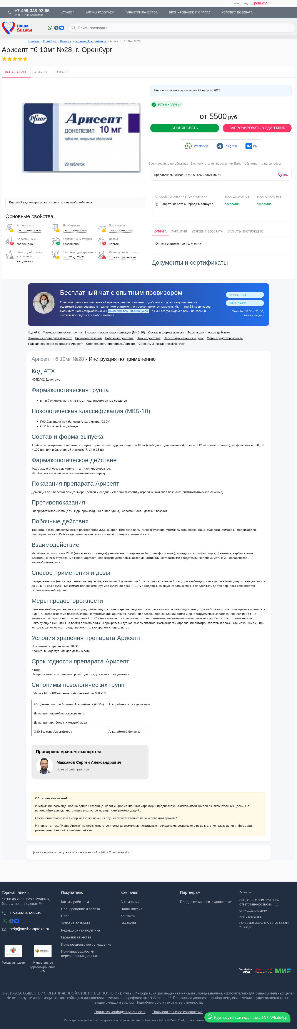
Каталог (65, 41)
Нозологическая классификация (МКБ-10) (115, 332)
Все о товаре (16, 72)
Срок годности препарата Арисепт (110, 343)
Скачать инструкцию (245, 231)
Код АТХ (34, 332)
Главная (34, 41)
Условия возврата (207, 231)
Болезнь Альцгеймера (90, 41)
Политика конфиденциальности (119, 1012)
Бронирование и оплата (80, 909)
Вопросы (61, 72)
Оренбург (259, 3)
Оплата (160, 231)
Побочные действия (119, 338)
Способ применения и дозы (184, 338)
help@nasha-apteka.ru (29, 929)
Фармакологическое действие (208, 332)
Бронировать (185, 128)
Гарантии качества (76, 937)
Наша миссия (131, 909)
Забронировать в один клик (257, 128)
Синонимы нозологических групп (161, 343)
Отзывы (40, 72)
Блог (65, 916)
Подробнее (144, 1002)
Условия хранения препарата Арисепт (55, 343)
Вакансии (128, 923)
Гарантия (179, 231)
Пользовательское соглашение (86, 944)
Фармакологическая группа (62, 332)
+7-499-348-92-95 (25, 913)
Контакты (127, 916)
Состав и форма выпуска (166, 332)
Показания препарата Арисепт (50, 338)
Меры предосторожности (225, 338)
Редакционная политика (80, 930)
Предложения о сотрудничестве (206, 902)
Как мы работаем (75, 902)
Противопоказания (88, 338)
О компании (130, 902)
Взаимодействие (148, 338)
